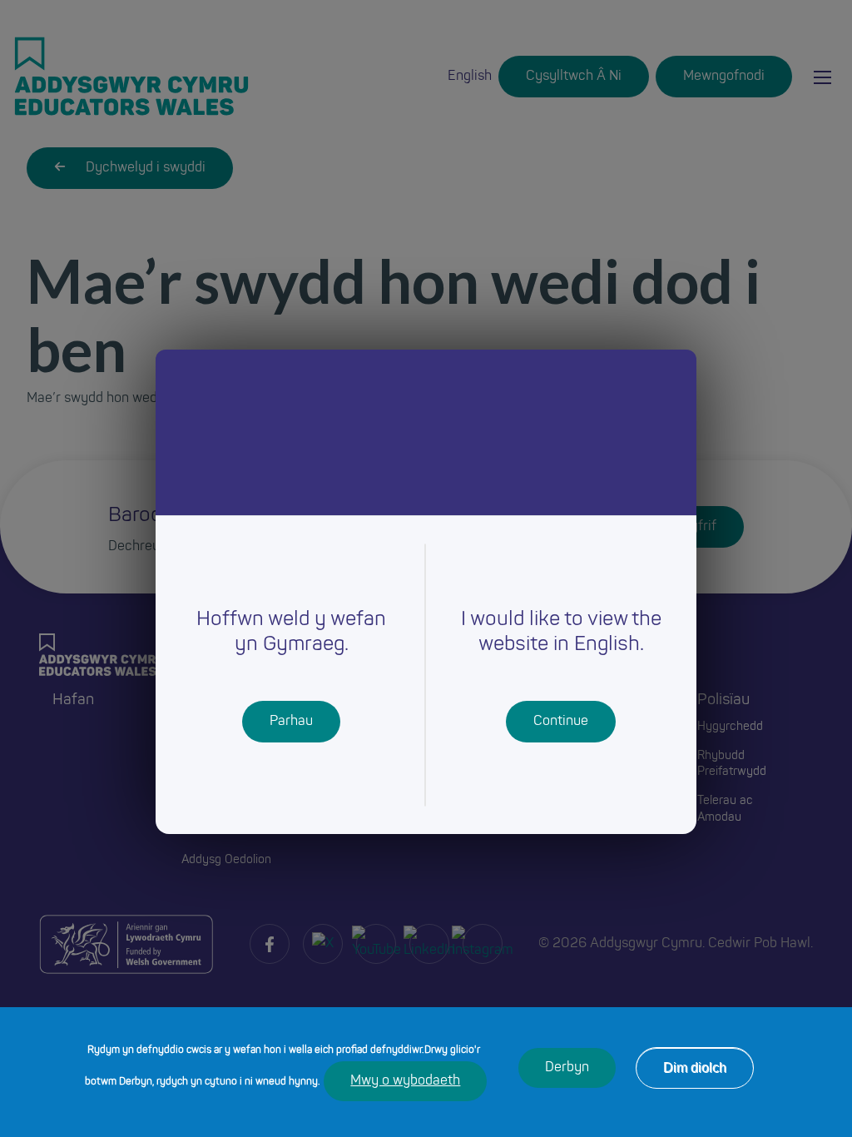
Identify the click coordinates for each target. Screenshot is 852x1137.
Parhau (291, 721)
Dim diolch (694, 1067)
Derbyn (567, 1068)
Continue (560, 721)
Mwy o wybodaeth (405, 1081)
